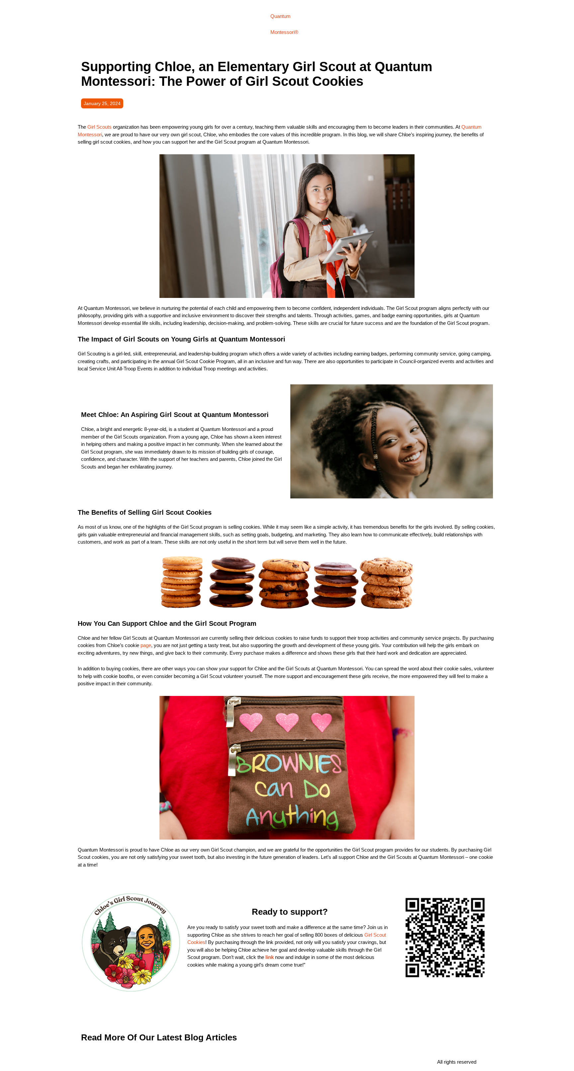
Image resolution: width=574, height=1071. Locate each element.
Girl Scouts (99, 127)
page (146, 645)
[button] (102, 103)
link (269, 957)
